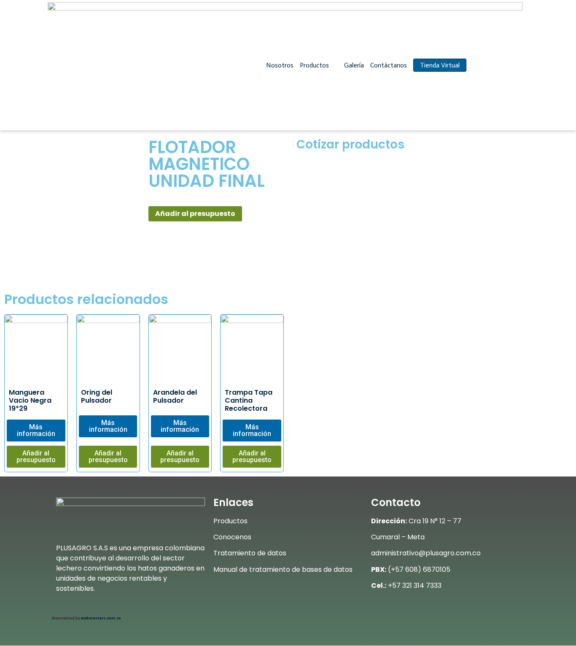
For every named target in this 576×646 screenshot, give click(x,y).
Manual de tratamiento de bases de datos (283, 569)
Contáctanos (388, 65)
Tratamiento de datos (249, 553)
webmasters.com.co (101, 618)
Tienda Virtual (440, 65)
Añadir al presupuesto (195, 213)
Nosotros (279, 65)
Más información (36, 430)
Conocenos (232, 537)
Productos (315, 65)
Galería (354, 65)
